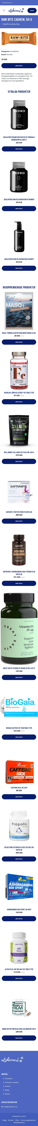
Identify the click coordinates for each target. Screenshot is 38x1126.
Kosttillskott (14, 51)
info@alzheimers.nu (7, 3)
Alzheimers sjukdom (12, 1082)
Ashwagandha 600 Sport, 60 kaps (19, 909)
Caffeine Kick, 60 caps (19, 787)
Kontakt (10, 1120)
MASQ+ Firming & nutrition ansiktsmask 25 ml (19, 333)
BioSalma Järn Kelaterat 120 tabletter (19, 392)
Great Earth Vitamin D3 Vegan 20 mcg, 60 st (19, 668)
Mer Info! (19, 66)
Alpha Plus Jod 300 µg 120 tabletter (19, 969)
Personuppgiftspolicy (28, 1120)
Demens (8, 1086)
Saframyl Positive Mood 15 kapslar (19, 512)
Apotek (7, 1094)
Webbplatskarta (19, 1122)
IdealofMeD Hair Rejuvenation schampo (19, 259)
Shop (32, 10)
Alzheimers (9, 1079)
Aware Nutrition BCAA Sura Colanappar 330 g (19, 1029)
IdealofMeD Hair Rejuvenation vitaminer (19, 199)
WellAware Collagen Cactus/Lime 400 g (19, 452)
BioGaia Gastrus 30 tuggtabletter (19, 728)
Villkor (17, 1120)
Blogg (7, 1090)
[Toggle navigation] (3, 10)
